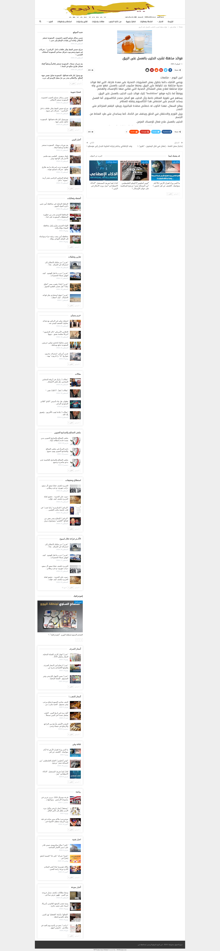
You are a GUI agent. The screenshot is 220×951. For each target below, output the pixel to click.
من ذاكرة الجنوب (115, 21)
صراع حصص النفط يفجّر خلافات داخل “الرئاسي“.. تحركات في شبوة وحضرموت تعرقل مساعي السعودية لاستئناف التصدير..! (61, 52)
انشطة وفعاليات (146, 21)
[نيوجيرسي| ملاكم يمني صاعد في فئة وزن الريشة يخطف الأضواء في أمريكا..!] (75, 822)
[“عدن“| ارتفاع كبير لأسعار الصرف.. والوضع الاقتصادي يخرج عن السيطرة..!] (75, 668)
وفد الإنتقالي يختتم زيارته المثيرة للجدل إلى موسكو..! (109, 146)
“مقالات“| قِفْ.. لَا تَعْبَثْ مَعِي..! (57, 390)
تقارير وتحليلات (81, 21)
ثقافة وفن (176, 162)
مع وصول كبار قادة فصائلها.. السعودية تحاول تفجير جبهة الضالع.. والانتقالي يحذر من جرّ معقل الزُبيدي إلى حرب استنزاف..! (62, 77)
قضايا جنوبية (131, 21)
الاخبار (161, 21)
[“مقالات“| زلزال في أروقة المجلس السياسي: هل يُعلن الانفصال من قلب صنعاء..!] (75, 382)
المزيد (51, 21)
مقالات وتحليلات (98, 21)
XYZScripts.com (121, 949)
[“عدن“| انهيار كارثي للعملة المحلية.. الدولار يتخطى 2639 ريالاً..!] (75, 657)
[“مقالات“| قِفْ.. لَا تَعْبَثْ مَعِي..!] (75, 393)
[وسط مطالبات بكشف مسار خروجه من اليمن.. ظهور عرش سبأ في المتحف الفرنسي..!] (75, 896)
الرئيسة (170, 21)
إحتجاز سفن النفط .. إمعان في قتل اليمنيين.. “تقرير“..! (160, 146)
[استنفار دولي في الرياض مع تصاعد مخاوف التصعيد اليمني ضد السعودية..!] (75, 324)
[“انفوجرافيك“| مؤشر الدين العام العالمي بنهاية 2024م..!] (60, 616)
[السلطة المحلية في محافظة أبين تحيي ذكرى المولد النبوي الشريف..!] (75, 207)
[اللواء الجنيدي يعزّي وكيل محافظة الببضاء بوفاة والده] (75, 229)
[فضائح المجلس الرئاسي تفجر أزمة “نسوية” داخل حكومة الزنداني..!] (75, 181)
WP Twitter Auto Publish (101, 949)
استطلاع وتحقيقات (64, 21)
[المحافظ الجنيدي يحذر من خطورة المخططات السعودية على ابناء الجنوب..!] (75, 218)
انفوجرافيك (78, 602)
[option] (60, 619)
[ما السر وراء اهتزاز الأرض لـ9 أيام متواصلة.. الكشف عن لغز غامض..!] (165, 170)
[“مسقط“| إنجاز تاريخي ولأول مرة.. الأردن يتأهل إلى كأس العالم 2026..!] (75, 811)
